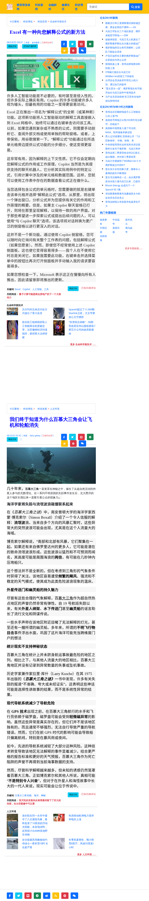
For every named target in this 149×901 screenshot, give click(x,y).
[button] (64, 44)
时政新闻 (39, 7)
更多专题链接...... (133, 248)
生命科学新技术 (58, 21)
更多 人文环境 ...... (86, 854)
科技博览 (79, 7)
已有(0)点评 (47, 42)
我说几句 (12, 46)
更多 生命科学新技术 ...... (83, 344)
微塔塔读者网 (23, 7)
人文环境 (54, 408)
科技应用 (42, 21)
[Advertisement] (53, 376)
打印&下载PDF (30, 46)
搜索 (137, 7)
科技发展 (42, 408)
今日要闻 (14, 21)
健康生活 (66, 7)
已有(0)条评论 (88, 287)
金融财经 (53, 7)
